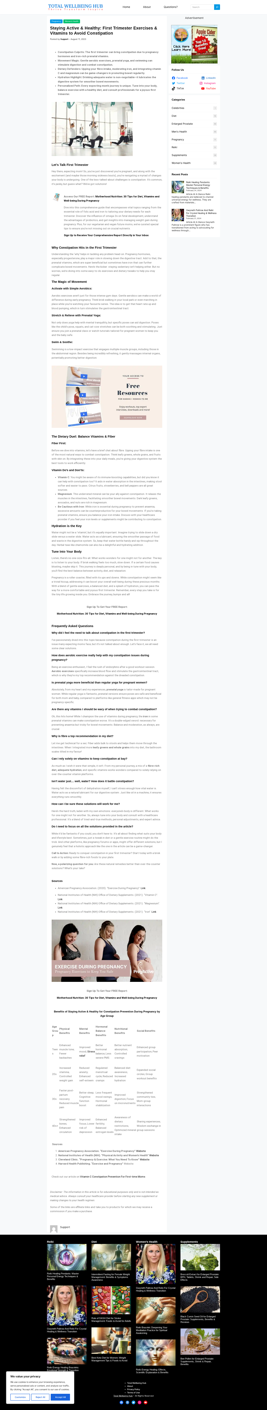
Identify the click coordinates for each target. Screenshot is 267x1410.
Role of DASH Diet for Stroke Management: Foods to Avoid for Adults (111, 1319)
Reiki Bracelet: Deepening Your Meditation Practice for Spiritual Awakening (151, 1330)
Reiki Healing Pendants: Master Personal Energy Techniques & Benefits (198, 185)
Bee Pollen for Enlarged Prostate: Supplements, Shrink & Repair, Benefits (197, 1361)
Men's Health (179, 131)
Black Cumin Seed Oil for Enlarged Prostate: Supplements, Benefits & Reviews (198, 1319)
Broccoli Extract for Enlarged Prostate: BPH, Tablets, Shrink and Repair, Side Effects (199, 1277)
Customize (20, 1397)
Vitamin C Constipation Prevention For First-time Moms (112, 1176)
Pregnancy (56, 21)
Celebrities (178, 108)
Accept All (60, 1397)
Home (126, 6)
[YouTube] (145, 1402)
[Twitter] (133, 1402)
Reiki (174, 147)
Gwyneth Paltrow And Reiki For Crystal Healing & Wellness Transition (201, 213)
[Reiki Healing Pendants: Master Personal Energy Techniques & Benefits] (178, 187)
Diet (174, 115)
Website (141, 1151)
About (147, 6)
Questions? (171, 6)
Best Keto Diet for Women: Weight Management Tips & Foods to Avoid (109, 1359)
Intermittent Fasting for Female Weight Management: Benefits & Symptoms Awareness (110, 1277)
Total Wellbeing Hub (123, 1396)
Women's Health (181, 162)
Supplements (179, 155)
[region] (40, 1387)
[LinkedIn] (127, 1402)
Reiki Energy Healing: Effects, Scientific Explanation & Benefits (152, 1371)
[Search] (217, 7)
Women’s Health (71, 21)
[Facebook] (121, 1402)
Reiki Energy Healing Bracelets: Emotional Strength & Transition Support (63, 1370)
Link (143, 888)
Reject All (40, 1397)
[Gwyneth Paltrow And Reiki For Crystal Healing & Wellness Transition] (178, 215)
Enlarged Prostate (182, 123)
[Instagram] (139, 1402)
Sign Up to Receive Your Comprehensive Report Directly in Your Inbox (106, 235)
